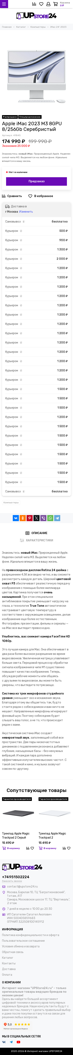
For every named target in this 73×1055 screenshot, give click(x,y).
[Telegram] (57, 518)
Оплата (7, 975)
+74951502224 (15, 877)
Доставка (9, 969)
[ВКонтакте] (16, 518)
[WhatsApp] (50, 518)
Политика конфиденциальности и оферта (30, 935)
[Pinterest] (30, 518)
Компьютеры (11, 502)
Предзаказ (37, 181)
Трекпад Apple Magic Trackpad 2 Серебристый (52, 836)
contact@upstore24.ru (22, 886)
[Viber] (43, 518)
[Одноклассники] (23, 518)
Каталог (7, 958)
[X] (36, 518)
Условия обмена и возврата (21, 946)
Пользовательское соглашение (23, 941)
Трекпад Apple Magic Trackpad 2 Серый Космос (16, 836)
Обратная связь (13, 952)
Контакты (9, 963)
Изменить (26, 211)
